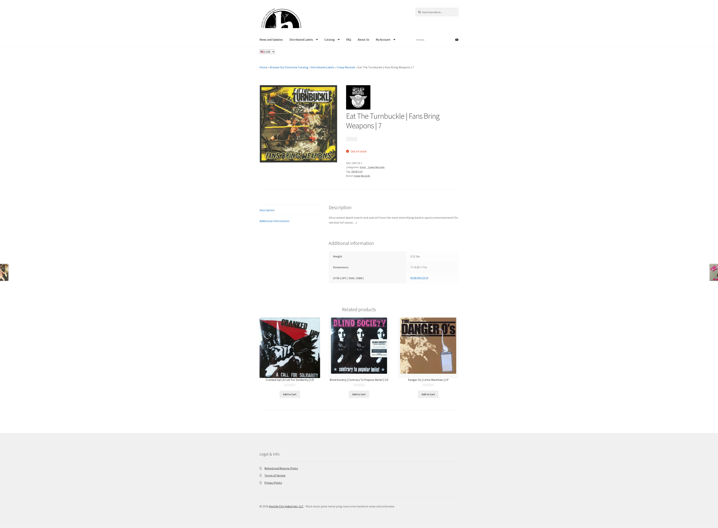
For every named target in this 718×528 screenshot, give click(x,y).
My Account (383, 39)
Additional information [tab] (274, 221)
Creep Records (346, 67)
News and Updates (271, 39)
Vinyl (363, 167)
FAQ (348, 39)
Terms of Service (275, 475)
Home (263, 67)
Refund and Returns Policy (281, 468)
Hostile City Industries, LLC (286, 506)
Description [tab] (267, 210)
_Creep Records (376, 167)
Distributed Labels (301, 39)
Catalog (329, 39)
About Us (363, 39)
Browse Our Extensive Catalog (289, 67)
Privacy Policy (273, 483)
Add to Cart (289, 394)
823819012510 (419, 278)
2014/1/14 (356, 171)
